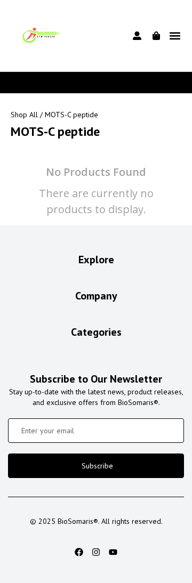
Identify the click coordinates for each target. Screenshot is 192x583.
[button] (174, 36)
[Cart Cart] (156, 35)
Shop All (24, 114)
